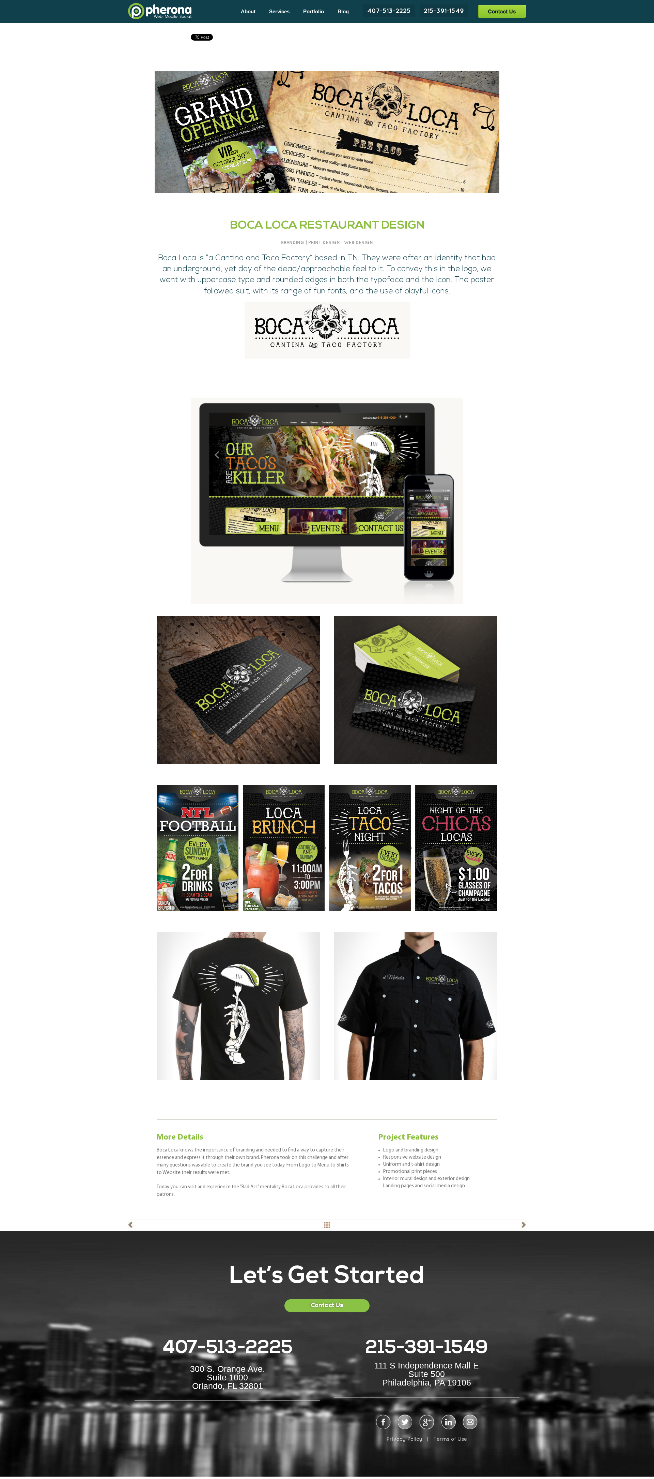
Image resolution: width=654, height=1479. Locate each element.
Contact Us (502, 11)
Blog (343, 11)
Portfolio (313, 11)
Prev (131, 1225)
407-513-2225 (389, 10)
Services (279, 11)
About (248, 11)
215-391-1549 (444, 10)
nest (523, 1225)
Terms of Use (450, 1439)
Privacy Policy (404, 1439)
